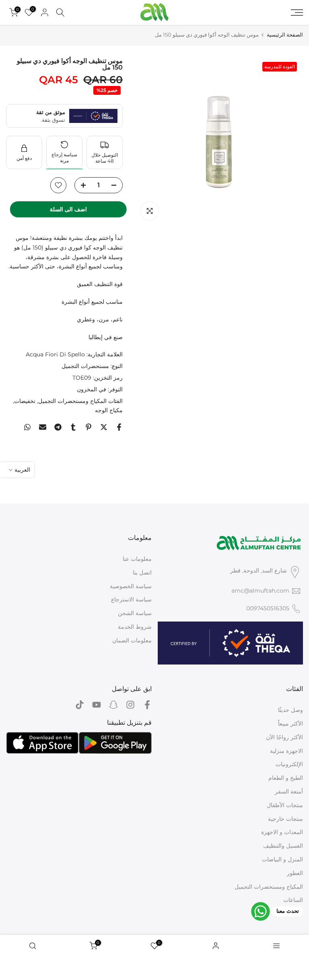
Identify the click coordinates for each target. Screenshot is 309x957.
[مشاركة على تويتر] (103, 427)
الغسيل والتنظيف (283, 845)
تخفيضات (24, 401)
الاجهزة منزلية (286, 751)
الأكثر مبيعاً (290, 723)
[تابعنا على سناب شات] (113, 704)
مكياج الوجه (109, 410)
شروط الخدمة (135, 626)
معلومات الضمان (132, 640)
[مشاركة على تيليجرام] (58, 427)
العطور (295, 873)
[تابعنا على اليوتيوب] (96, 704)
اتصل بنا (142, 572)
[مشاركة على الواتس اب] (27, 427)
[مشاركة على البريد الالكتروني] (42, 427)
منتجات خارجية (285, 818)
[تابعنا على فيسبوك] (147, 704)
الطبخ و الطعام (285, 777)
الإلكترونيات (289, 764)
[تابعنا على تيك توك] (79, 704)
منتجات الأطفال (285, 805)
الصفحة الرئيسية (285, 34)
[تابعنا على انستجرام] (130, 704)
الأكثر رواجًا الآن (284, 737)
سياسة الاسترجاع (131, 599)
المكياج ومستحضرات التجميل (72, 401)
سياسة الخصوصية (131, 586)
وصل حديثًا (290, 710)
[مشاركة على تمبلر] (73, 427)
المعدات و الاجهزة (282, 832)
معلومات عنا (137, 558)
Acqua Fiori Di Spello (55, 354)
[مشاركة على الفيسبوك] (119, 427)
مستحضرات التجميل (85, 366)
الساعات (293, 900)
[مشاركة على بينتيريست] (88, 427)
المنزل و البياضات (282, 859)
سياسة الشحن (135, 613)
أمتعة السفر (289, 791)
